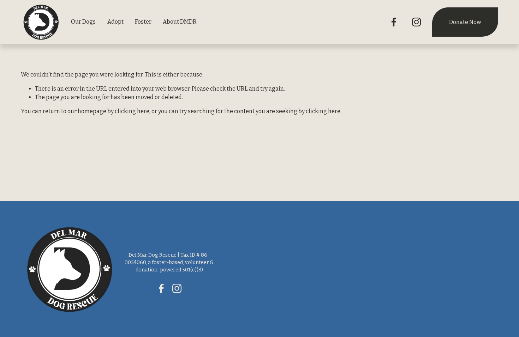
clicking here (132, 111)
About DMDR (180, 21)
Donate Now (465, 22)
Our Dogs (83, 21)
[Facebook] (393, 22)
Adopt (115, 21)
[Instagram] (416, 22)
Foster (143, 21)
